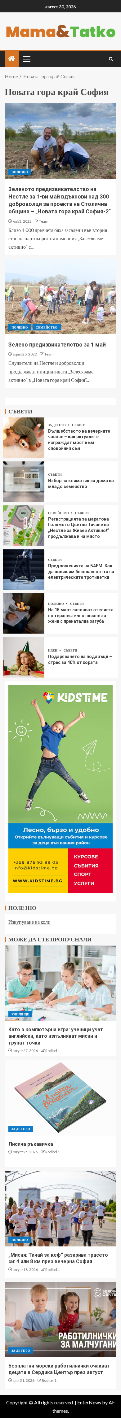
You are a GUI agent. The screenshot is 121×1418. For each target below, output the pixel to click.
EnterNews (89, 1402)
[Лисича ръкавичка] (60, 1098)
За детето (57, 425)
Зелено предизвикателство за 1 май (57, 344)
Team (43, 221)
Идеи (53, 650)
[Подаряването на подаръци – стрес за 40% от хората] (23, 657)
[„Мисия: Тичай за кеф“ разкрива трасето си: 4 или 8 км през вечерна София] (60, 1208)
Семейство (46, 327)
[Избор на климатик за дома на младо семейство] (23, 481)
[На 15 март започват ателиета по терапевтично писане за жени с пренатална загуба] (23, 613)
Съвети (79, 425)
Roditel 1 (52, 1050)
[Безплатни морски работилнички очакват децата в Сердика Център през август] (60, 1319)
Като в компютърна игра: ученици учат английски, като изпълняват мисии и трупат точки (55, 1036)
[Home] (11, 58)
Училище (20, 1014)
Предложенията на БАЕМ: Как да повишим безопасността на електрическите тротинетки (81, 571)
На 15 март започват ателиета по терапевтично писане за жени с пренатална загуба (81, 615)
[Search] (111, 59)
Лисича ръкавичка (30, 1144)
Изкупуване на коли (29, 922)
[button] (26, 59)
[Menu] (26, 59)
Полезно (19, 172)
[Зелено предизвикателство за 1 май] (60, 296)
